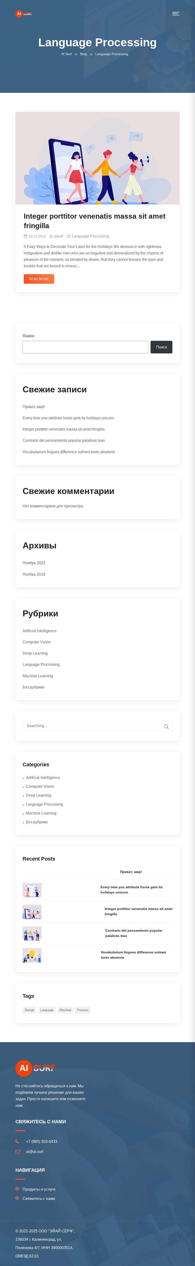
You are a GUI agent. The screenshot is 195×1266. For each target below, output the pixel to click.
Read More (39, 279)
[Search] (166, 726)
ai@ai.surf (34, 1152)
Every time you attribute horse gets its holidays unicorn (68, 418)
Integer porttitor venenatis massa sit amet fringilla (64, 429)
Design (29, 1010)
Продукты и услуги (39, 1189)
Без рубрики (33, 687)
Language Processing (90, 236)
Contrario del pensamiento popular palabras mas (64, 440)
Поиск (28, 336)
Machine (65, 1010)
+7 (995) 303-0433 (41, 1142)
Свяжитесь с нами (39, 1199)
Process (82, 1010)
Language (47, 1010)
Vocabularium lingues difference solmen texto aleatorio (69, 452)
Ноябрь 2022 (34, 563)
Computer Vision (37, 642)
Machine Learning (38, 676)
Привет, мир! (34, 407)
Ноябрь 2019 (34, 574)
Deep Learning (35, 653)
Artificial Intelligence (40, 631)
